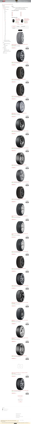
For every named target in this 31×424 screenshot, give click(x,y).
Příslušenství (4, 47)
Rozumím (15, 423)
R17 (5, 18)
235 (5, 27)
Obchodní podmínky (18, 415)
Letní (4, 10)
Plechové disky (5, 45)
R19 (5, 20)
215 (5, 25)
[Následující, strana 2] (20, 398)
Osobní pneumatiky (6, 9)
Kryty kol (5, 46)
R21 (5, 36)
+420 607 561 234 (5, 410)
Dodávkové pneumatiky (6, 40)
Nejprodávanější (23, 26)
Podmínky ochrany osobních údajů (19, 416)
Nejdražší (18, 26)
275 (5, 32)
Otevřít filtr (20, 30)
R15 (5, 16)
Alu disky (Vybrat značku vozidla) (6, 44)
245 (5, 28)
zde (28, 422)
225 (5, 26)
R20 (5, 35)
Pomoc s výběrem (22, 420)
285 (5, 33)
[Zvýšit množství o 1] (28, 47)
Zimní (4, 12)
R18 (5, 19)
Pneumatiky (4, 8)
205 (5, 24)
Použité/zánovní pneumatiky (7, 41)
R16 (5, 17)
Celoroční (5, 11)
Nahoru (20, 401)
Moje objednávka (17, 417)
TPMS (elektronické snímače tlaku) (7, 51)
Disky (3, 42)
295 (5, 34)
